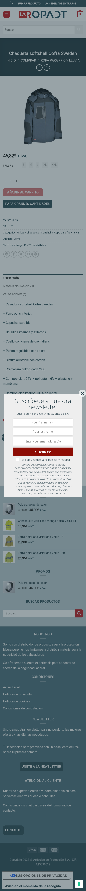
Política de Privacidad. (57, 459)
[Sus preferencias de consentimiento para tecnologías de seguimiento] (79, 884)
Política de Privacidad (54, 493)
